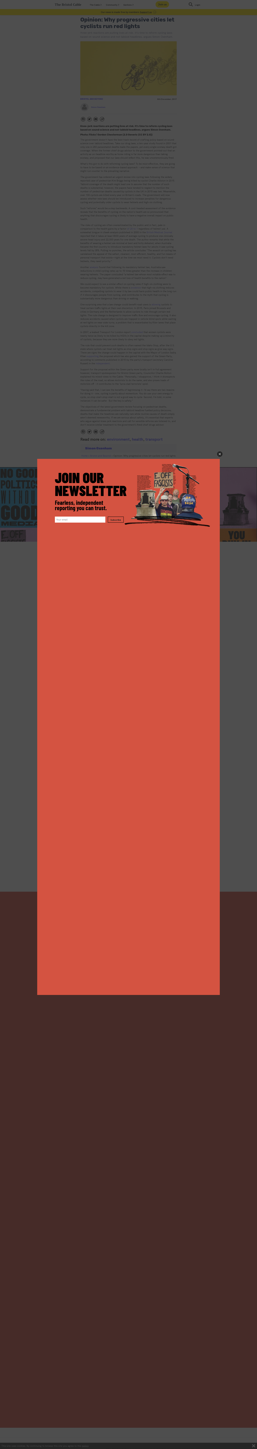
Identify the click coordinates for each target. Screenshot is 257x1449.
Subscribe (115, 519)
